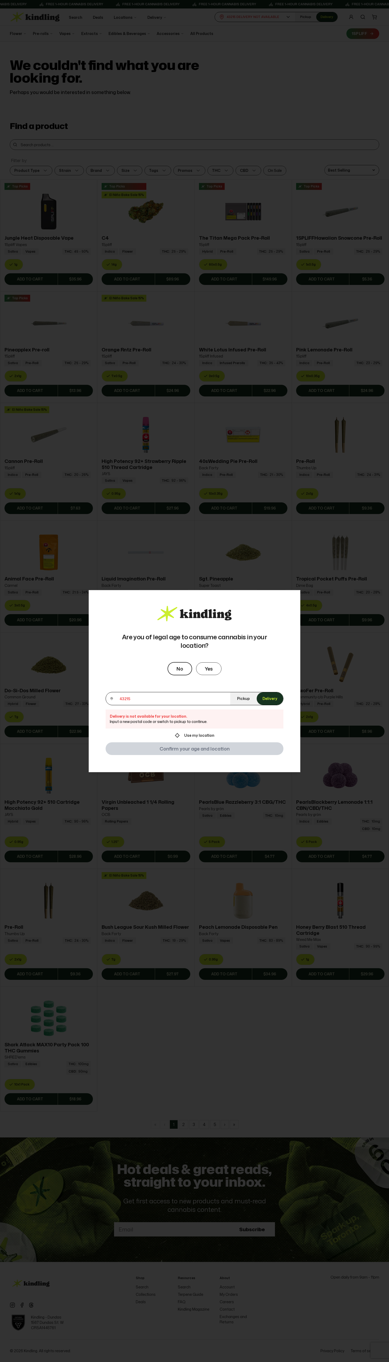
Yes (209, 668)
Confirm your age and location (195, 748)
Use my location (199, 735)
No (180, 668)
